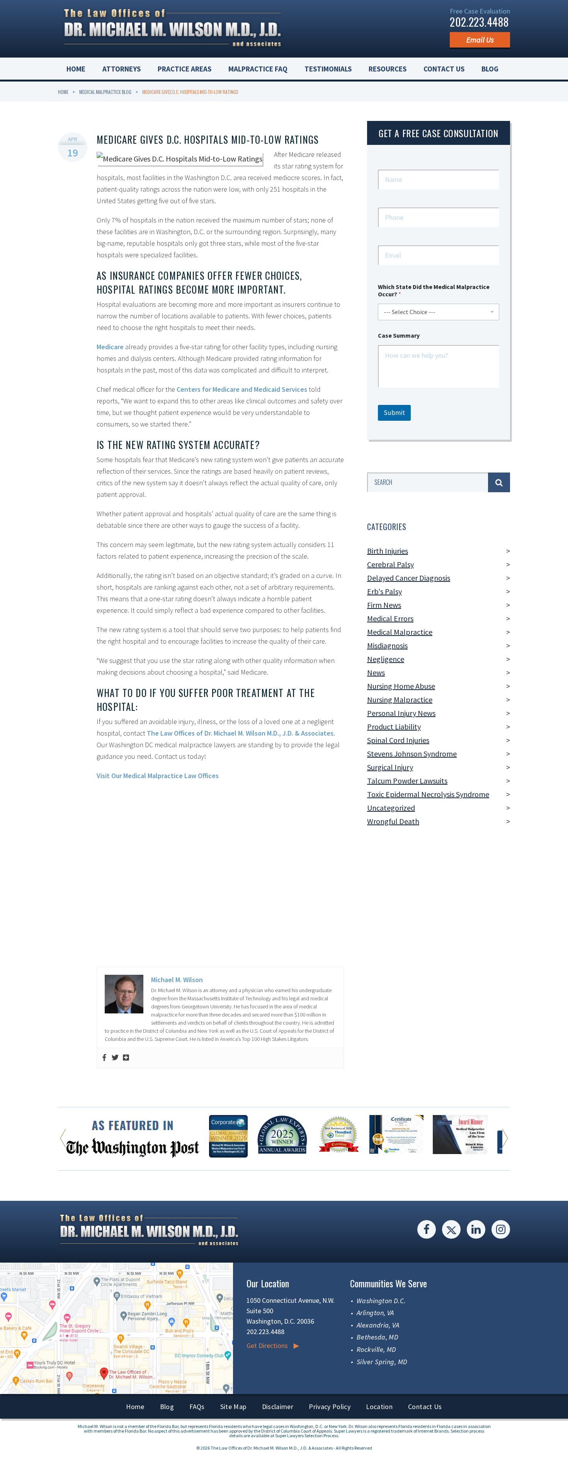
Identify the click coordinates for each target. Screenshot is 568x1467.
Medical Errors (390, 618)
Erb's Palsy (384, 591)
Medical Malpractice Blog (105, 91)
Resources (387, 68)
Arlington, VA (375, 1312)
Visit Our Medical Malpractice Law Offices (158, 775)
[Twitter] (115, 1058)
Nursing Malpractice (399, 699)
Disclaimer (278, 1406)
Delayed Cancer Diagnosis (408, 578)
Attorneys (121, 68)
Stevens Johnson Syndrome (412, 753)
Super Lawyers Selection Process (306, 1435)
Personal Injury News (401, 713)
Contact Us (443, 68)
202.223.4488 (479, 22)
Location (379, 1406)
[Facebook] (104, 1058)
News (376, 672)
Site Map (233, 1406)
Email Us (480, 39)
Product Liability (394, 726)
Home (75, 68)
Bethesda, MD (377, 1337)
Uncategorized (391, 808)
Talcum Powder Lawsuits (407, 780)
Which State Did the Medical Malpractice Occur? (434, 290)
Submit (394, 412)
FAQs (196, 1406)
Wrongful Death (393, 821)
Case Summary (399, 335)
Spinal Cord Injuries (398, 740)
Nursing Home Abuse (401, 686)
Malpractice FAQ (257, 68)
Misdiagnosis (387, 645)
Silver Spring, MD (382, 1361)
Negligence (385, 659)
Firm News (384, 605)
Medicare (110, 346)
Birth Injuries (387, 551)
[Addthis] (125, 1058)
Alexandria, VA (378, 1325)
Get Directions (267, 1345)
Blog (489, 68)
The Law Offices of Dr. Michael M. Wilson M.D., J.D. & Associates (240, 733)
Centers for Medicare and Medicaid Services (242, 389)
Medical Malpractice (399, 632)
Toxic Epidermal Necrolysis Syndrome (428, 794)
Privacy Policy (329, 1406)
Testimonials (328, 68)
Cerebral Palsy (390, 564)
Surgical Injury (390, 767)
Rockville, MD (376, 1349)
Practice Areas (184, 68)
